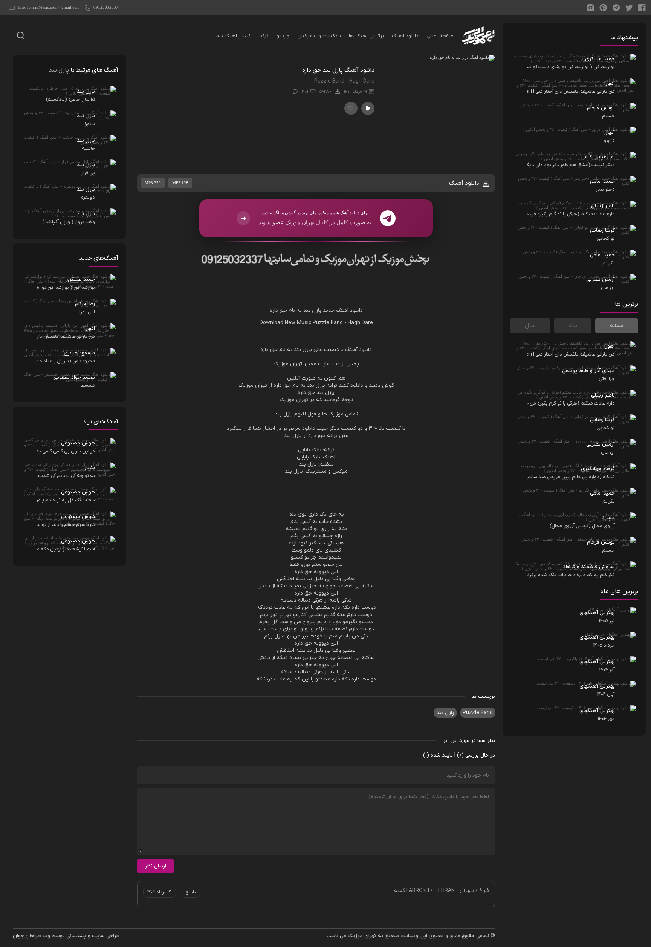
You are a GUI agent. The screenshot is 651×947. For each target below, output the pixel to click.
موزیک (281, 364)
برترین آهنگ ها (366, 36)
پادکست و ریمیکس (319, 36)
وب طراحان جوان (31, 935)
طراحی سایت (106, 935)
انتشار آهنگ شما (233, 36)
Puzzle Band (478, 712)
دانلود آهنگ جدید (343, 310)
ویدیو (283, 36)
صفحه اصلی (440, 36)
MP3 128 (180, 183)
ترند (264, 36)
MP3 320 (153, 183)
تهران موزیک (362, 935)
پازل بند (445, 712)
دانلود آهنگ (405, 36)
